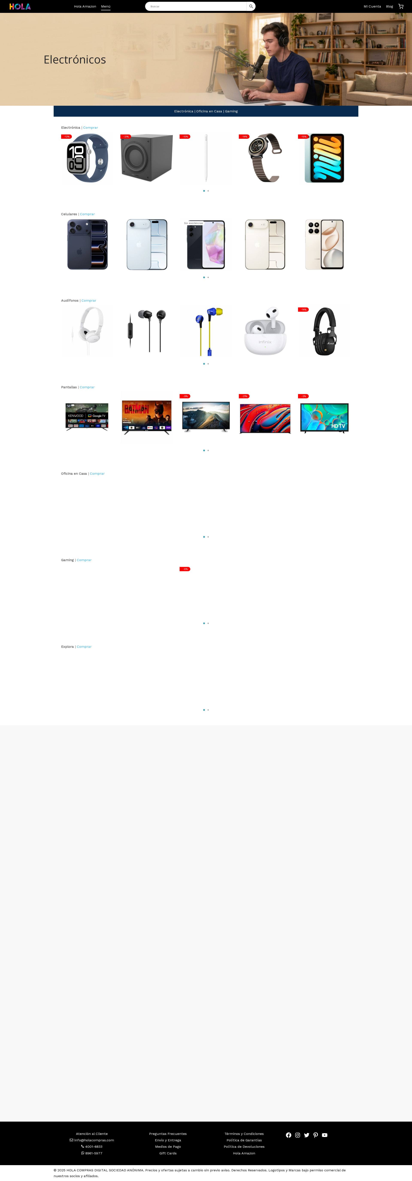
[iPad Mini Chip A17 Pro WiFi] (324, 158)
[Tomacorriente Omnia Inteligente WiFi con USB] (87, 677)
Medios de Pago (168, 1147)
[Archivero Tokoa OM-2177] (265, 504)
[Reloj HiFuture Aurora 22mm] (265, 158)
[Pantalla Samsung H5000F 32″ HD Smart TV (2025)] (324, 417)
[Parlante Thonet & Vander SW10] (146, 158)
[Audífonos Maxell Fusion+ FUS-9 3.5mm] (206, 331)
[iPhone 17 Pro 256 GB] (87, 244)
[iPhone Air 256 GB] (146, 244)
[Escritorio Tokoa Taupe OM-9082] (146, 504)
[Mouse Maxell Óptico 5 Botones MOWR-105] (206, 504)
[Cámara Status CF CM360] (324, 677)
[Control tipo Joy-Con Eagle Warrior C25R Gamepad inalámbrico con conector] (146, 590)
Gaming (231, 111)
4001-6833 (93, 1147)
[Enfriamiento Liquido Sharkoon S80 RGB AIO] (206, 590)
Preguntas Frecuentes (168, 1134)
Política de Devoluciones (244, 1147)
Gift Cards (168, 1153)
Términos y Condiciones (244, 1134)
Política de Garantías (244, 1140)
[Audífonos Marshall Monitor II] (324, 331)
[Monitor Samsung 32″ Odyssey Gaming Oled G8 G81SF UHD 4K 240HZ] (265, 590)
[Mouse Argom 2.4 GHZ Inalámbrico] (146, 677)
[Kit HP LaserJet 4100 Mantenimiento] (87, 504)
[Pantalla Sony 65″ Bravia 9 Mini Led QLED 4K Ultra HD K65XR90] (265, 417)
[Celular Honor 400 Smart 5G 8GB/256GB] (324, 244)
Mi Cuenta (372, 6)
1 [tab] (204, 191)
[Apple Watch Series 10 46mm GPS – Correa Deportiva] (87, 158)
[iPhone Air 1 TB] (265, 244)
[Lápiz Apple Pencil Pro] (206, 158)
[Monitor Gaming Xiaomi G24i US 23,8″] (206, 677)
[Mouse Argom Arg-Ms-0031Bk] (324, 504)
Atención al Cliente (92, 1134)
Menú (106, 6)
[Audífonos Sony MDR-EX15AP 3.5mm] (146, 331)
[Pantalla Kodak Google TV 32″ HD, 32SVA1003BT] (146, 417)
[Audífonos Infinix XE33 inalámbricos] (265, 331)
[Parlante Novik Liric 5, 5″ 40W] (265, 677)
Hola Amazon (85, 6)
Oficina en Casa (209, 111)
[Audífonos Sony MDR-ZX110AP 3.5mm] (87, 331)
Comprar (90, 127)
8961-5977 (93, 1153)
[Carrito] (400, 6)
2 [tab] (208, 191)
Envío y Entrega (168, 1140)
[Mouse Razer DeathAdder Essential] (87, 590)
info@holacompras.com (94, 1140)
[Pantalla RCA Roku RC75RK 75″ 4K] (206, 417)
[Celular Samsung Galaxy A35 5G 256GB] (206, 244)
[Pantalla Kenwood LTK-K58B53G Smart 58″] (87, 417)
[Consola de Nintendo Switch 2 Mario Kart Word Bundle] (324, 590)
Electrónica (183, 111)
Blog (389, 6)
